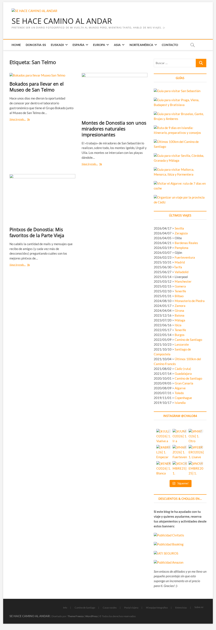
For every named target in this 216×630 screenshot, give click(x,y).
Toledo (179, 393)
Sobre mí (198, 607)
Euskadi (57, 45)
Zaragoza (181, 233)
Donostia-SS (36, 45)
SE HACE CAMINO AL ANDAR (62, 21)
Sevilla (179, 228)
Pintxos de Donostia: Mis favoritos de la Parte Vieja (36, 232)
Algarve (180, 388)
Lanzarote (182, 344)
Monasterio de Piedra (190, 301)
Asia (117, 45)
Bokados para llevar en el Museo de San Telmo (36, 87)
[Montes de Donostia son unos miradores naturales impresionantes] (114, 95)
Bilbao (179, 296)
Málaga (180, 320)
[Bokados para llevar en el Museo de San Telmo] (42, 75)
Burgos (180, 335)
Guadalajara (183, 373)
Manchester (183, 281)
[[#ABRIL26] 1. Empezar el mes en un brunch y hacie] (163, 452)
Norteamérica (141, 45)
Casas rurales (110, 607)
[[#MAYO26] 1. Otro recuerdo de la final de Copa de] (196, 436)
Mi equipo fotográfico (157, 607)
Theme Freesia (76, 616)
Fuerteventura (185, 257)
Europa (99, 45)
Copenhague (183, 398)
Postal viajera (131, 607)
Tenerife (180, 291)
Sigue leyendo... (21, 119)
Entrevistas (181, 607)
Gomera (180, 286)
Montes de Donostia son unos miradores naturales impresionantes (114, 129)
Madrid (180, 262)
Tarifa (178, 267)
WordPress (91, 616)
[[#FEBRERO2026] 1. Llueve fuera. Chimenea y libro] (196, 452)
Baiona (179, 315)
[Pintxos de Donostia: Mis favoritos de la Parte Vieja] (42, 198)
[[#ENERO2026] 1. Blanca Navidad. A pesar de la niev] (163, 468)
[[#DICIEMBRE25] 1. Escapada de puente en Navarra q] (180, 468)
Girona (179, 310)
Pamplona (181, 248)
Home (16, 45)
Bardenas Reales (186, 243)
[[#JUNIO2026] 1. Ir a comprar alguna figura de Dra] (180, 436)
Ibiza (178, 325)
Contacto (170, 45)
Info (65, 607)
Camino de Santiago (188, 339)
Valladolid (181, 272)
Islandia (180, 402)
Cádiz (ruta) (183, 369)
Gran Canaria (184, 383)
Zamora (180, 306)
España (78, 45)
